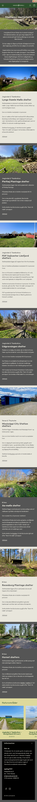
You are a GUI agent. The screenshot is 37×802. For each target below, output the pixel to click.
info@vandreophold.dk (10, 776)
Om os (6, 748)
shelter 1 (23, 683)
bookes (12, 454)
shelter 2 (28, 683)
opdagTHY (8, 769)
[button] (3, 5)
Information (9, 743)
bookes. (12, 127)
